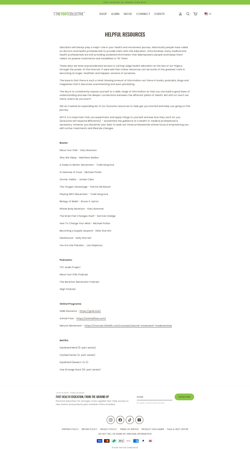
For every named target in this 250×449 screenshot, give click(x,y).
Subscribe (184, 396)
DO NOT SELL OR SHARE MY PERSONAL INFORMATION (125, 433)
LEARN (115, 14)
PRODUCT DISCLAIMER (153, 429)
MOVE (128, 14)
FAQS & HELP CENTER (177, 429)
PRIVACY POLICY (108, 429)
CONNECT (143, 14)
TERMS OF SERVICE (129, 429)
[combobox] (208, 14)
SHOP (103, 14)
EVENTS (160, 14)
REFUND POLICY (89, 429)
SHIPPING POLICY (70, 429)
